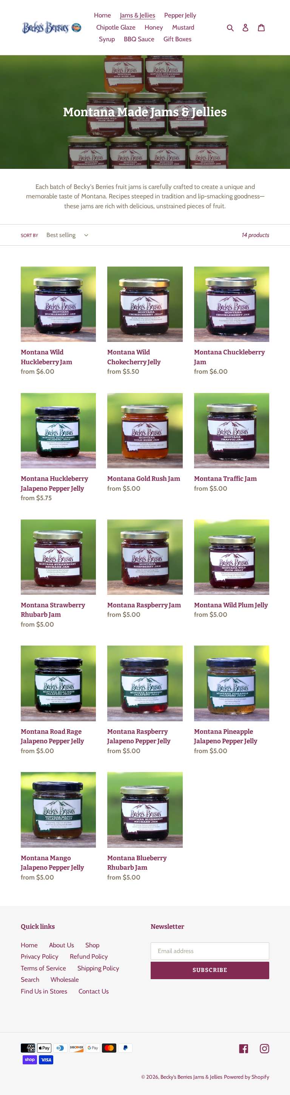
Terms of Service (43, 968)
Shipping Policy (98, 968)
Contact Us (94, 991)
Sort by (29, 235)
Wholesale (65, 979)
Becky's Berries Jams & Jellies (191, 1076)
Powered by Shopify (246, 1076)
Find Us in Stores (44, 991)
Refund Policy (89, 956)
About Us (61, 945)
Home (29, 945)
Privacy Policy (40, 956)
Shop (92, 945)
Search (30, 979)
